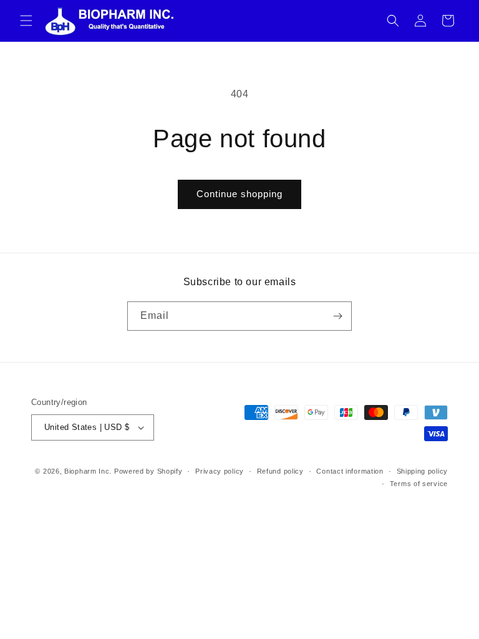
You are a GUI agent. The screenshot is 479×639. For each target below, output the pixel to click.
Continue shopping (239, 193)
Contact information (349, 471)
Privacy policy (219, 471)
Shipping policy (422, 471)
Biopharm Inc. (88, 471)
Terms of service (419, 483)
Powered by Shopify (148, 471)
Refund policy (280, 471)
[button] (26, 20)
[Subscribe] (337, 316)
